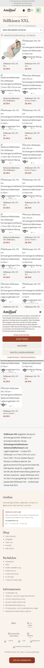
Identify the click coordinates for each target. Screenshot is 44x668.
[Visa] (22, 641)
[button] (40, 312)
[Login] (24, 10)
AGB (7, 564)
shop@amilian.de (11, 520)
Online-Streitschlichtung (15, 599)
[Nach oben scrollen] (40, 662)
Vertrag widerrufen (22, 660)
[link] (11, 49)
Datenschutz (11, 570)
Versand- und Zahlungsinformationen (20, 596)
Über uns (9, 542)
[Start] (3, 16)
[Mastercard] (35, 641)
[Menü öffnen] (38, 10)
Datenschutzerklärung (28, 357)
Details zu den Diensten (21, 335)
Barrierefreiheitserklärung (15, 605)
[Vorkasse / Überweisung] (22, 647)
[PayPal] (9, 641)
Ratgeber (9, 539)
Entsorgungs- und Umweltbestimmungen (22, 608)
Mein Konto (10, 548)
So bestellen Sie (11, 593)
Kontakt (8, 545)
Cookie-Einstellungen (14, 580)
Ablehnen (22, 346)
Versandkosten (31, 25)
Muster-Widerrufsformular (16, 602)
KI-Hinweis (10, 577)
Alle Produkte (11, 536)
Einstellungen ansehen (22, 352)
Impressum (10, 561)
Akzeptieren (22, 339)
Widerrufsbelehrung (13, 567)
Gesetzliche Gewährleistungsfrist (18, 611)
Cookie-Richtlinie (13, 357)
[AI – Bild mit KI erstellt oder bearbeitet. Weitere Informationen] (3, 57)
